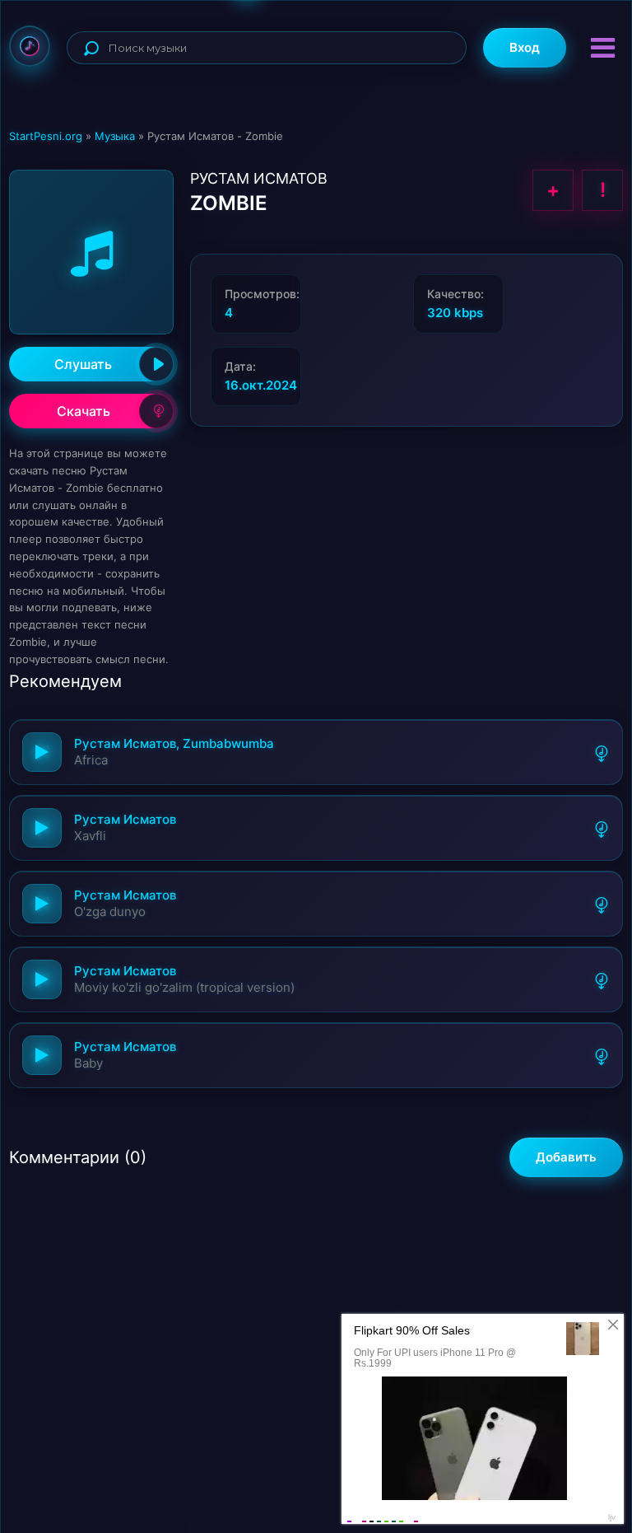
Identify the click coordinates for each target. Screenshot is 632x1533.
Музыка (115, 136)
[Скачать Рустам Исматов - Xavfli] (601, 827)
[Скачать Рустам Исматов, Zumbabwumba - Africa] (601, 752)
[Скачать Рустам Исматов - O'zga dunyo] (601, 903)
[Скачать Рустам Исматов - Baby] (601, 1055)
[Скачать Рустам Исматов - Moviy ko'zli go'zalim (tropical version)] (601, 979)
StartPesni (29, 46)
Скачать (83, 411)
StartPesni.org (45, 136)
